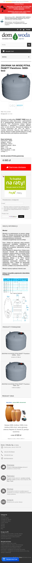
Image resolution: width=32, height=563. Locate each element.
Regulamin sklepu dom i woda (8, 543)
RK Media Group (27, 557)
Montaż (10, 489)
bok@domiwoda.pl (8, 458)
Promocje (3, 516)
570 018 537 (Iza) (8, 455)
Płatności (11, 476)
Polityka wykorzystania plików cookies (11, 548)
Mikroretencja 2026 (10, 17)
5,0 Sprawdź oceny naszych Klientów (16, 1)
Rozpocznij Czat (11, 559)
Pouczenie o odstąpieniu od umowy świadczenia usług (15, 551)
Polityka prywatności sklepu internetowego (12, 545)
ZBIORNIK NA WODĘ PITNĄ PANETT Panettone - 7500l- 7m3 (16, 384)
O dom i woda (4, 522)
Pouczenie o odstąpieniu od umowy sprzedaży (13, 549)
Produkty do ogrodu (6, 519)
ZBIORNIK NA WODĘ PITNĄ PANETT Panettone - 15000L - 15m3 (16, 354)
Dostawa (10, 465)
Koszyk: (10, 51)
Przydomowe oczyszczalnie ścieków (10, 536)
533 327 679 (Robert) (9, 451)
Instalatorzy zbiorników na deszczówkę (11, 535)
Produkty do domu (5, 521)
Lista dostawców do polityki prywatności (11, 546)
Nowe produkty (5, 518)
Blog (2, 528)
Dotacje (10, 500)
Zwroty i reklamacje (6, 552)
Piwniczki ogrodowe (6, 538)
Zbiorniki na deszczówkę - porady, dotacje (12, 533)
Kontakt (28, 29)
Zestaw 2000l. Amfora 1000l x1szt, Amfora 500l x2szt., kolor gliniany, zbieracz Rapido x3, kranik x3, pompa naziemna (16, 428)
